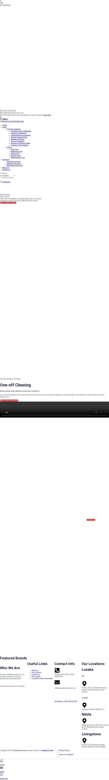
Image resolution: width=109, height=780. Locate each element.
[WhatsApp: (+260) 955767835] (57, 695)
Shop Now (47, 115)
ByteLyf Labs (48, 750)
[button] (90, 520)
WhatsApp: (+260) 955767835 (65, 701)
